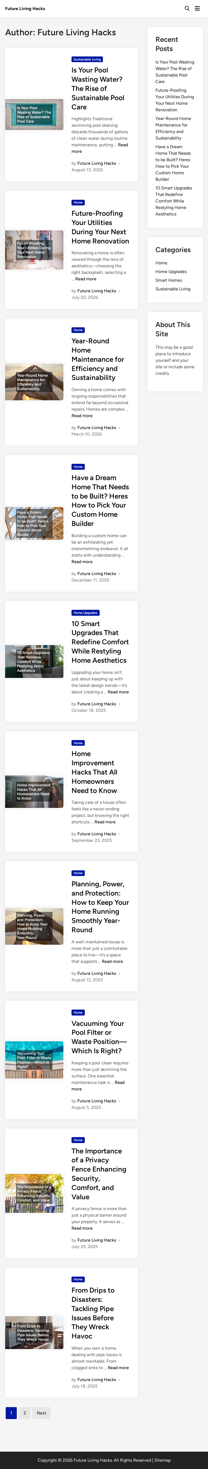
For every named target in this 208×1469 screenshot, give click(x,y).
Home (78, 202)
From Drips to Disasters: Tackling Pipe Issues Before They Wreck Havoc (93, 1313)
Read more (85, 278)
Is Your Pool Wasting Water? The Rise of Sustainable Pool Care (98, 88)
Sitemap (162, 1460)
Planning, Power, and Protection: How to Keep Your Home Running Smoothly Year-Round (100, 907)
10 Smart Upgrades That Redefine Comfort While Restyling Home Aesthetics (100, 642)
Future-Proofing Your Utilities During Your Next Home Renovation (100, 227)
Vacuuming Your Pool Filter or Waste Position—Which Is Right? (99, 1037)
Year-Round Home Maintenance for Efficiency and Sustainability (98, 359)
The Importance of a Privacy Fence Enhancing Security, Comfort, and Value (99, 1174)
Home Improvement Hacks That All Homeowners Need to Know (94, 772)
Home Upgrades (86, 613)
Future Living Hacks (25, 8)
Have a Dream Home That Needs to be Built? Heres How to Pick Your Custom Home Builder (100, 500)
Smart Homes (168, 280)
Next (41, 1413)
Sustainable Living (87, 59)
